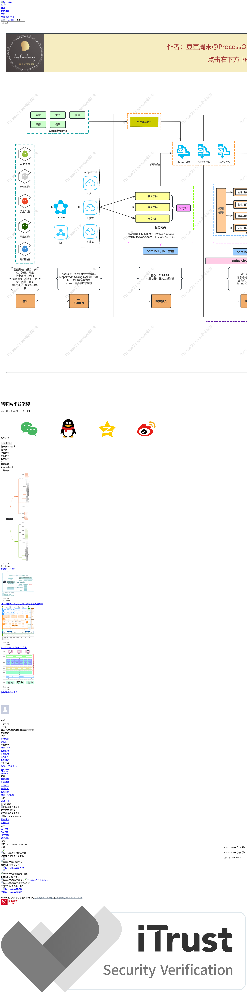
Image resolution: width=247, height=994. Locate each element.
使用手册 (5, 792)
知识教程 (5, 782)
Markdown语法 (7, 795)
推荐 (3, 8)
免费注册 (10, 17)
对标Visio (5, 823)
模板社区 (5, 11)
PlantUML (5, 773)
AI (2, 5)
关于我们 (5, 829)
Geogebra (5, 769)
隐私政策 (5, 838)
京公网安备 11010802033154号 (68, 898)
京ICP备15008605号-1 (44, 898)
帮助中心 (5, 789)
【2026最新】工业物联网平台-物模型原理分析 (22, 604)
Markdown (5, 748)
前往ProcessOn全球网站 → (13, 892)
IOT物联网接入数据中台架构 (14, 648)
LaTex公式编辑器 (9, 766)
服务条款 (5, 835)
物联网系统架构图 (9, 692)
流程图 (11, 20)
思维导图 (5, 739)
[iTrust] (123, 992)
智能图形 (5, 760)
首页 (3, 20)
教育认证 (5, 819)
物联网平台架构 (8, 569)
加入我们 (5, 832)
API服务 (4, 757)
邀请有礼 (5, 801)
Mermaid (4, 771)
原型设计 (5, 754)
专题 (3, 14)
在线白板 (5, 751)
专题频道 (5, 785)
